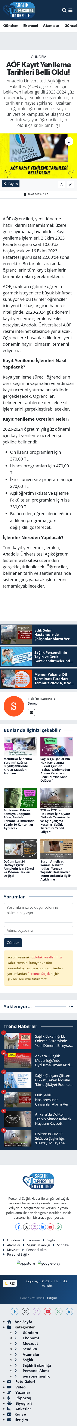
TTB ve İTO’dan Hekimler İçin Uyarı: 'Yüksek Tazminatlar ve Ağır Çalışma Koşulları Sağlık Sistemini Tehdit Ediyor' (55, 821)
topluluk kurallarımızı (46, 957)
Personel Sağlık (39, 973)
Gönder (13, 942)
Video (20, 1387)
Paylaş (13, 183)
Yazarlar (22, 1392)
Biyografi (23, 1403)
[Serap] (14, 705)
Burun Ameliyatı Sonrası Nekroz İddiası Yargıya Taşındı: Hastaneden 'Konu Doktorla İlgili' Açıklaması (55, 870)
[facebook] (14, 1311)
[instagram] (36, 1311)
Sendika (63, 1245)
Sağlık (51, 1240)
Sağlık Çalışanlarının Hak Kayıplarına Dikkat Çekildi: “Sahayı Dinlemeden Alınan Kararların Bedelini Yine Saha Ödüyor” (55, 769)
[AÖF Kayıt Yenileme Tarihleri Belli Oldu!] (38, 155)
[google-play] (49, 1263)
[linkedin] (69, 1311)
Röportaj (23, 1397)
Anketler (23, 1408)
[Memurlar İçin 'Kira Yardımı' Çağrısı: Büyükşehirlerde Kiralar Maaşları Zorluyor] (20, 746)
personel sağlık (36, 1376)
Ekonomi (30, 26)
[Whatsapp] (58, 1226)
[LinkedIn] (42, 1226)
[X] (26, 1226)
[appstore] (26, 1263)
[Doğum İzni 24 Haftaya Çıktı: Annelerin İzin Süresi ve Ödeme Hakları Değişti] (20, 848)
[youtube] (47, 1311)
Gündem (10, 26)
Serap (32, 703)
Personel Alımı (36, 1250)
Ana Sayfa (23, 1321)
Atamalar (51, 26)
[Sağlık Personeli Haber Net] (19, 10)
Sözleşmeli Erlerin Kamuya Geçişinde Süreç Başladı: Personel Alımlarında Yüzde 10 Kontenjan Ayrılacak (19, 819)
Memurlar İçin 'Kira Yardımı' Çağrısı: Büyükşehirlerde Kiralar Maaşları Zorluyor (18, 766)
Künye (20, 1414)
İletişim (21, 1419)
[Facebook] (18, 1226)
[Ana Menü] (70, 10)
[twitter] (25, 1311)
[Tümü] (71, 1006)
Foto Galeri (25, 1381)
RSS (12, 1283)
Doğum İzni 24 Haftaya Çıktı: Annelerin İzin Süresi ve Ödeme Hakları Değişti (19, 868)
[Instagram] (34, 1226)
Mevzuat (13, 1250)
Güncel (70, 26)
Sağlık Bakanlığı (38, 1245)
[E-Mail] (31, 712)
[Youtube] (50, 1226)
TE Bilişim (50, 1298)
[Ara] (64, 10)
